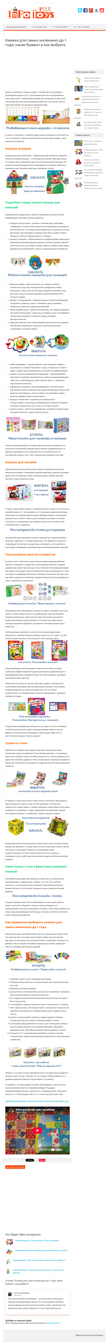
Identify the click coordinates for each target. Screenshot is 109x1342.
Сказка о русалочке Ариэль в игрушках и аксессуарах (92, 162)
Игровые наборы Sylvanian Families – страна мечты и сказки (93, 185)
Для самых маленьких (16, 27)
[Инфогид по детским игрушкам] (30, 19)
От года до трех (39, 27)
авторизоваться (52, 1323)
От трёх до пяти (60, 27)
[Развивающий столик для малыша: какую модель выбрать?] (8, 1266)
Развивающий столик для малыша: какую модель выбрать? (39, 1260)
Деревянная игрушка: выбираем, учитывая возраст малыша (41, 1250)
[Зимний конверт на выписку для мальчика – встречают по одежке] (8, 1275)
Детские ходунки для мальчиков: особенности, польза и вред (93, 125)
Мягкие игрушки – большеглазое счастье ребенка (37, 1241)
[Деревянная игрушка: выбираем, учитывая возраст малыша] (9, 1256)
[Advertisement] (37, 70)
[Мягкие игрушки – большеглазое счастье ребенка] (9, 1246)
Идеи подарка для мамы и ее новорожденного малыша (94, 89)
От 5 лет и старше (81, 27)
